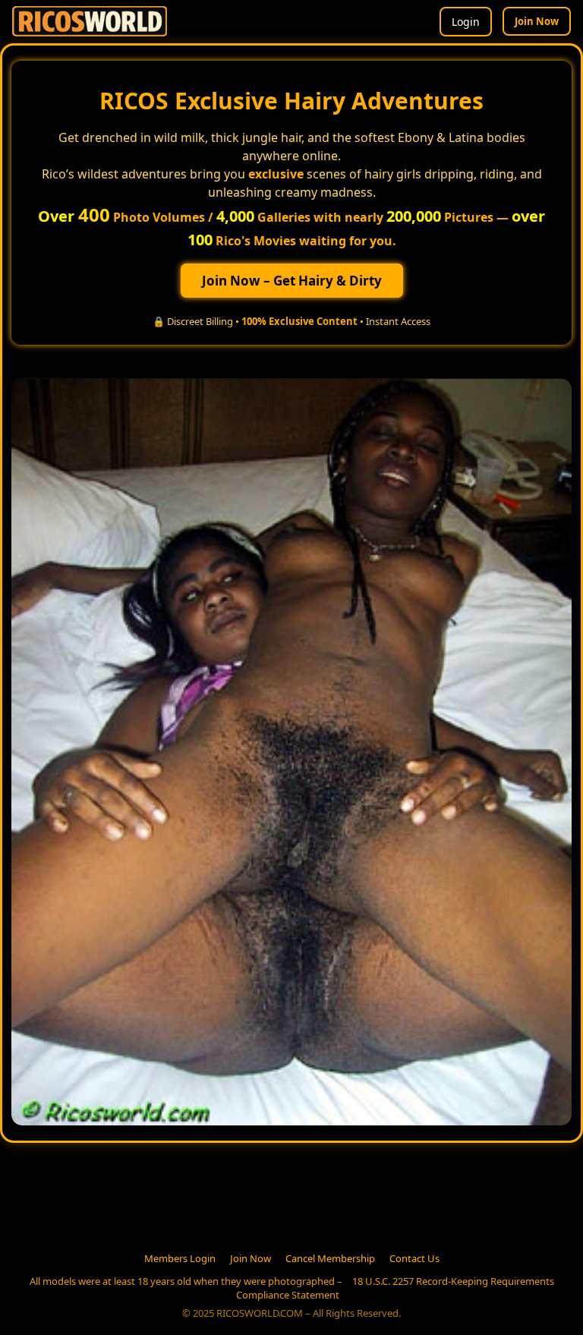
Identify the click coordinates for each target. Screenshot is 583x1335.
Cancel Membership (330, 1258)
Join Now (537, 21)
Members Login (180, 1258)
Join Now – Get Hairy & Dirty (292, 280)
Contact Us (414, 1258)
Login (466, 21)
